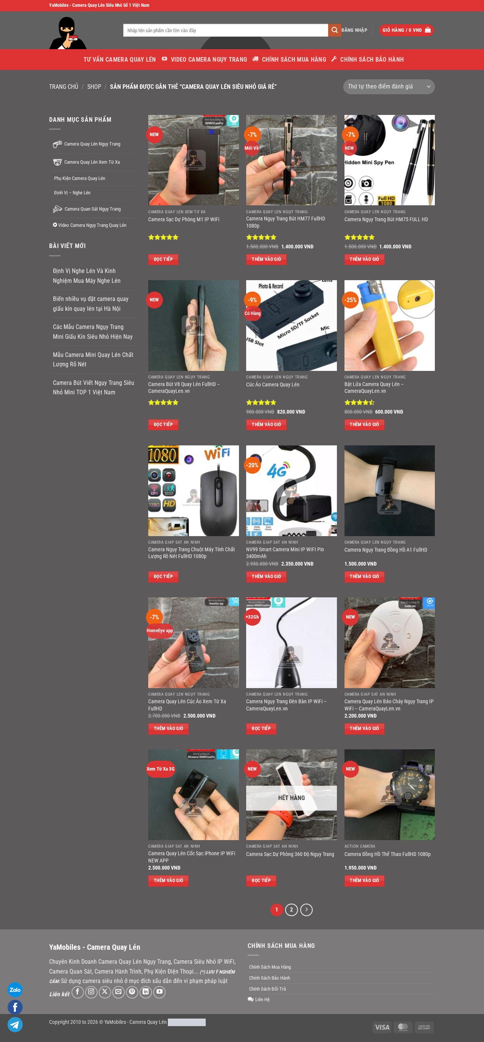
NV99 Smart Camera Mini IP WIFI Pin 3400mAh (285, 553)
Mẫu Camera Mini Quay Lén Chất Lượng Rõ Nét (93, 359)
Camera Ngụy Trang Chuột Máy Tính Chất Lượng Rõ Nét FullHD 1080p (191, 553)
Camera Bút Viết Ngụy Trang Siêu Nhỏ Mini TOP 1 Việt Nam (93, 387)
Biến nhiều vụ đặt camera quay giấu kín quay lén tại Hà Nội (91, 303)
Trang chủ (63, 86)
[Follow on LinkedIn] (146, 992)
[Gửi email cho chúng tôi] (118, 992)
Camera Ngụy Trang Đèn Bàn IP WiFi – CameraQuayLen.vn (286, 705)
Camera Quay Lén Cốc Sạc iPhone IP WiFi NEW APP (191, 857)
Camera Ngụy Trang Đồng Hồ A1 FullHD (385, 550)
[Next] (306, 910)
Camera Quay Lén (148, 1022)
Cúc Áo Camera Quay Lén (272, 384)
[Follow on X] (105, 992)
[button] (354, 30)
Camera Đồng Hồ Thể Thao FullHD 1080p (387, 854)
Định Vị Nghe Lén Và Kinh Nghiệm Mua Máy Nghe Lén (87, 275)
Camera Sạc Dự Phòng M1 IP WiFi (183, 219)
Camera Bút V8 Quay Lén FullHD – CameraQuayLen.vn (184, 388)
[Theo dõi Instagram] (91, 992)
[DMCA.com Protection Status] (187, 1022)
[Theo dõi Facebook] (77, 992)
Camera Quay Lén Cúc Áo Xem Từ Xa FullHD (187, 705)
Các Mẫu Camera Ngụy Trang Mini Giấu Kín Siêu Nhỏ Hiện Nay (93, 331)
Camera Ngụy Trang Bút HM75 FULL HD (386, 219)
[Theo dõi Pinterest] (132, 992)
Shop (94, 86)
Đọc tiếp (163, 259)
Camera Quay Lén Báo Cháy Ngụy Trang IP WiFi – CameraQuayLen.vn (389, 705)
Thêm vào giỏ (266, 259)
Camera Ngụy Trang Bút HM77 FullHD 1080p (285, 222)
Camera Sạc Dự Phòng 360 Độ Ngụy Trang (290, 854)
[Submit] (334, 30)
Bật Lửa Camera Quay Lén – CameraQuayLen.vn (374, 388)
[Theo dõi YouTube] (159, 992)
